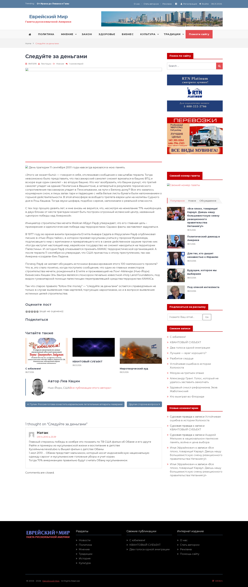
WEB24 (218, 581)
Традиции (85, 553)
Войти (205, 4)
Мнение (60, 64)
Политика (85, 544)
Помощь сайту (189, 553)
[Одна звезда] (26, 311)
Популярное (177, 201)
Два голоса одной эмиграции (190, 347)
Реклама (167, 4)
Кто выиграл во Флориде (187, 396)
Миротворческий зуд (134, 368)
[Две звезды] (29, 311)
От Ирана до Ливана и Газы (53, 3)
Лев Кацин (46, 64)
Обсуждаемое (207, 201)
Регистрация (190, 4)
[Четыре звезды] (34, 311)
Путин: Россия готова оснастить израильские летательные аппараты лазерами (76, 404)
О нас (137, 4)
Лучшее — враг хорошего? (188, 353)
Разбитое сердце (182, 358)
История (84, 558)
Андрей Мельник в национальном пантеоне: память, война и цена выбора (194, 438)
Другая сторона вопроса (143, 404)
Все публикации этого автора (90, 387)
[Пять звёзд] (37, 311)
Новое (192, 201)
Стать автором (151, 4)
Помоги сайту (199, 34)
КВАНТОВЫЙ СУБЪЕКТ (87, 361)
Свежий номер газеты (185, 175)
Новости (84, 540)
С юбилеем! (33, 368)
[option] (80, 4)
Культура (85, 563)
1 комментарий (76, 64)
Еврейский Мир (48, 16)
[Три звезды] (32, 311)
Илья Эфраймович (182, 447)
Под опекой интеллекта (203, 287)
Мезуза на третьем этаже (187, 373)
